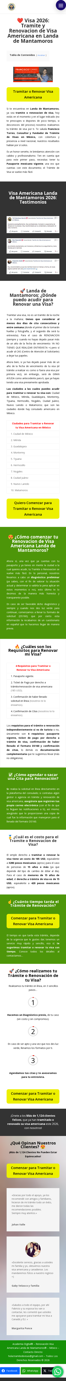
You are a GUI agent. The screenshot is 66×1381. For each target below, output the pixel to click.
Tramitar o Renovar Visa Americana (33, 94)
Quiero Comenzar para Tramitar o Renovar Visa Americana (33, 508)
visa (14, 1269)
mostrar (41, 55)
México (53, 1347)
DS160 (23, 616)
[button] (61, 5)
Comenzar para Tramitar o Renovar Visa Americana (33, 921)
